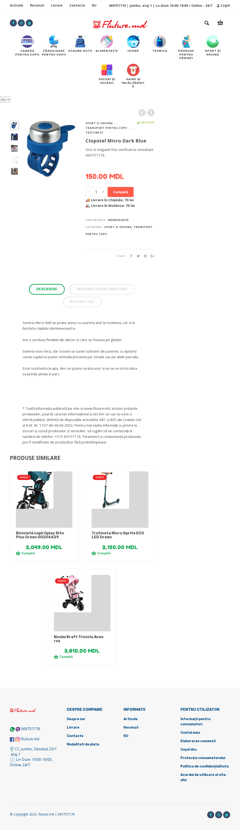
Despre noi (76, 719)
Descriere (46, 289)
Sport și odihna (99, 123)
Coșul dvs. (188, 750)
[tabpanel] (44, 490)
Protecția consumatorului (202, 758)
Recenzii (37, 5)
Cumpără (120, 192)
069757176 (30, 728)
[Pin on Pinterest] (143, 256)
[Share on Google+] (150, 256)
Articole (16, 5)
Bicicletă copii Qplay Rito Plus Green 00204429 (40, 535)
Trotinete (94, 132)
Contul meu (190, 733)
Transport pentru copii (106, 128)
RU (94, 5)
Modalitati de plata (83, 744)
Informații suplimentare (102, 289)
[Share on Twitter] (136, 256)
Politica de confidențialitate (204, 766)
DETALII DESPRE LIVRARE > (108, 164)
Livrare (57, 5)
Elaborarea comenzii (198, 741)
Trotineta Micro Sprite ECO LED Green (118, 535)
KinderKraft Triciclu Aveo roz (78, 639)
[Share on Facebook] (129, 256)
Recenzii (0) (82, 302)
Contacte (77, 5)
